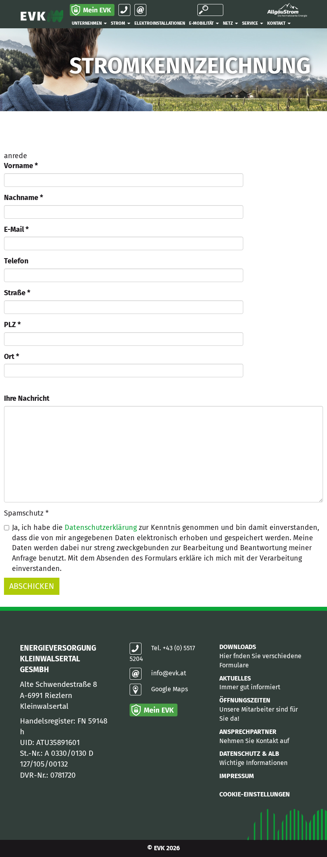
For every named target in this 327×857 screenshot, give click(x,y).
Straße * (17, 292)
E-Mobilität (202, 23)
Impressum (236, 776)
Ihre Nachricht (26, 398)
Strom (118, 23)
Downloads (237, 647)
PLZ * (12, 324)
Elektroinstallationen (159, 23)
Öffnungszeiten (244, 700)
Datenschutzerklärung (101, 527)
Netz (228, 23)
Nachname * (23, 197)
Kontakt (277, 23)
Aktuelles (235, 678)
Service (250, 23)
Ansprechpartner (247, 731)
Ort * (11, 356)
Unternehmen (87, 23)
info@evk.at (168, 673)
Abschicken (31, 586)
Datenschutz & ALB (249, 753)
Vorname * (21, 165)
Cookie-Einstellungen (254, 794)
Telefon (16, 261)
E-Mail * (16, 229)
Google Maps (169, 689)
